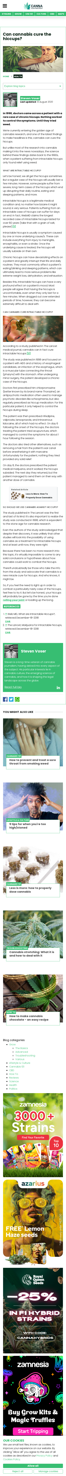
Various (19, 1059)
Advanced (21, 1052)
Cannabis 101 (16, 1066)
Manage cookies (48, 1471)
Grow (12, 1044)
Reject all (17, 1471)
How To (13, 1074)
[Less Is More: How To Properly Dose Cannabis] (17, 495)
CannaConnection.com (33, 6)
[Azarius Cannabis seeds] (33, 1222)
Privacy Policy (44, 1455)
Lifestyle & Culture (19, 1063)
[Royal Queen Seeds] (33, 1310)
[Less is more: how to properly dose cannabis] (33, 870)
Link (7, 621)
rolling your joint (14, 600)
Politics (13, 1089)
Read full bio (13, 687)
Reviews (14, 1077)
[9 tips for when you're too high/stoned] (33, 806)
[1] (14, 226)
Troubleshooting (25, 1055)
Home (6, 76)
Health (13, 1085)
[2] (29, 353)
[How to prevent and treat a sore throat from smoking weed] (33, 742)
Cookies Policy (11, 1459)
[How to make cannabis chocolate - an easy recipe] (33, 998)
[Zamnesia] (33, 1135)
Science (14, 1081)
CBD (11, 1070)
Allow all (33, 1466)
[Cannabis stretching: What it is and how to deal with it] (33, 934)
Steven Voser (30, 98)
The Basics (21, 1048)
